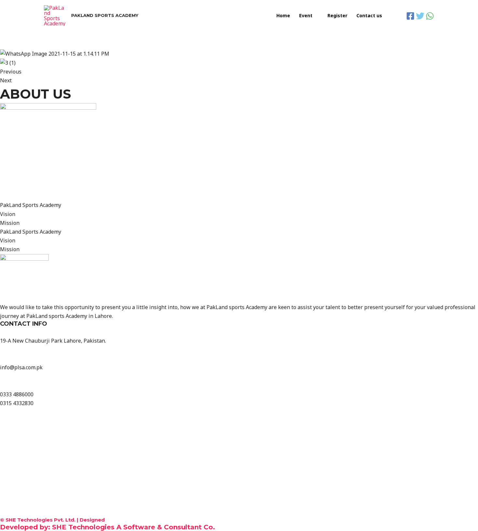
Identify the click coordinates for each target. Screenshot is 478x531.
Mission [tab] (10, 222)
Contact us (369, 15)
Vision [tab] (7, 214)
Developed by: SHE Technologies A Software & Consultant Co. (107, 527)
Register (337, 15)
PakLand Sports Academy (104, 15)
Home (283, 15)
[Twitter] (420, 16)
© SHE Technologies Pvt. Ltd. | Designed (52, 520)
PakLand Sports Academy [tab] (30, 205)
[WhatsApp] (430, 16)
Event (305, 15)
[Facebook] (410, 16)
